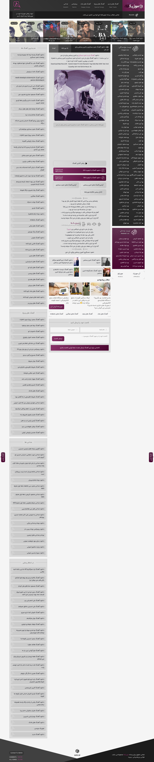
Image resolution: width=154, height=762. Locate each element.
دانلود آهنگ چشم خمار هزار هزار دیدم (31, 109)
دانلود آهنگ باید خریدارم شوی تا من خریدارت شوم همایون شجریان (29, 680)
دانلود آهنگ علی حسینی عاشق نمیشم (31, 606)
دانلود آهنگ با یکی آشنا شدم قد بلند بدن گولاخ (30, 168)
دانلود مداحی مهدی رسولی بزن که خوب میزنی (29, 403)
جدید (88, 55)
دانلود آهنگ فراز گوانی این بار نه (33, 650)
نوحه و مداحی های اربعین (35, 535)
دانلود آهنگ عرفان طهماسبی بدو (33, 426)
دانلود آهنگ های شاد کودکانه (34, 291)
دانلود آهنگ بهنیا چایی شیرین (33, 716)
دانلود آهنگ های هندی (36, 279)
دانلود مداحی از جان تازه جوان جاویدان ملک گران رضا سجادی (28, 464)
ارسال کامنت (58, 338)
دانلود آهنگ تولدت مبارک (35, 202)
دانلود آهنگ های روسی (36, 273)
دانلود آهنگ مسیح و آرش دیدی (33, 355)
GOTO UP (77, 755)
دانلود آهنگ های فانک (36, 391)
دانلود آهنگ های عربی (36, 255)
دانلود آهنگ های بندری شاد (34, 250)
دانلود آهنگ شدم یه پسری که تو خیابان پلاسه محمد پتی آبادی (29, 148)
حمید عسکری (82, 55)
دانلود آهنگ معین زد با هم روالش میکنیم (29, 409)
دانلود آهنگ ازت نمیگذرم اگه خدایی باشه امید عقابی (28, 570)
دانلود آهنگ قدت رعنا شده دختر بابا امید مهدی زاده (28, 666)
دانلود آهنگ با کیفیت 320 (92, 170)
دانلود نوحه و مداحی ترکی (35, 523)
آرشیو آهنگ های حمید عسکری (66, 185)
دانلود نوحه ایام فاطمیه (36, 214)
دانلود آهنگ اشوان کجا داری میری (32, 612)
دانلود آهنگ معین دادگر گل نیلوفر (32, 673)
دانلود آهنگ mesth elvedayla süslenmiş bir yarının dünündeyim (29, 79)
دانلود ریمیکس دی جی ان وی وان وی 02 (30, 349)
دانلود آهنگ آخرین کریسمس (34, 688)
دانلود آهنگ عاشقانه (37, 220)
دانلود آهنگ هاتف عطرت (36, 644)
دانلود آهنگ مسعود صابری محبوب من (31, 94)
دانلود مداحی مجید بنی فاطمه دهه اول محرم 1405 (29, 487)
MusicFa (131, 15)
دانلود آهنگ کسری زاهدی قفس (33, 385)
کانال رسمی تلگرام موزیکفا (93, 192)
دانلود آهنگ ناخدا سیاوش (35, 72)
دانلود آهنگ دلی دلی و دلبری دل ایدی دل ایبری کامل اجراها (30, 87)
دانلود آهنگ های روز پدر (36, 303)
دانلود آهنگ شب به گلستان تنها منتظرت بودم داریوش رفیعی (28, 64)
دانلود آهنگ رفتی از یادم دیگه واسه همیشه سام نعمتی (29, 703)
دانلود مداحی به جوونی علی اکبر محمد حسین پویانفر (29, 516)
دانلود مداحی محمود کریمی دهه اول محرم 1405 (30, 495)
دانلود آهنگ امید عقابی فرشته (34, 373)
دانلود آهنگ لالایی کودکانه (35, 244)
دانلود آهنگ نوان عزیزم (36, 361)
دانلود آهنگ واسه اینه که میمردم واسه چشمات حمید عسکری (30, 56)
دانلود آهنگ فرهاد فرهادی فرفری (33, 624)
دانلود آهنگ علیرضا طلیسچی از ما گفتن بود (29, 397)
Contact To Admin (16, 753)
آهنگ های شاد (103, 314)
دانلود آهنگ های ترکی (36, 226)
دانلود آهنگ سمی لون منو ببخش (33, 155)
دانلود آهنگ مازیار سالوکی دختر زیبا (32, 710)
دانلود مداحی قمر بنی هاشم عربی (33, 509)
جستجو (17, 9)
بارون (69, 229)
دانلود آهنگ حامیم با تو (36, 331)
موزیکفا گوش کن (57, 307)
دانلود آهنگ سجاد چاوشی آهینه (33, 141)
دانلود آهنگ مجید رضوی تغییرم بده (32, 415)
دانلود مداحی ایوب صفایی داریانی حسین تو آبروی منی (29, 456)
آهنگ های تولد (87, 314)
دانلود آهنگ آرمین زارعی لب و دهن (32, 420)
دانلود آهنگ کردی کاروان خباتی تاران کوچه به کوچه (29, 695)
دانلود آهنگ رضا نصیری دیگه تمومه (32, 190)
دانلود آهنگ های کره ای (36, 267)
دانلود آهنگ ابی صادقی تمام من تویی (31, 343)
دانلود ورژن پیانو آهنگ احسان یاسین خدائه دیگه (29, 122)
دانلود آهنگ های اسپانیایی (34, 261)
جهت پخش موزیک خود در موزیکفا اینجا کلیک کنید (24, 15)
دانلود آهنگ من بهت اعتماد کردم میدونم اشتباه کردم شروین (30, 183)
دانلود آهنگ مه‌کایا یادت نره (34, 115)
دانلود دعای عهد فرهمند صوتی (33, 541)
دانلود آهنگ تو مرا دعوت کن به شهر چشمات (29, 176)
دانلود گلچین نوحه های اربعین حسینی (31, 449)
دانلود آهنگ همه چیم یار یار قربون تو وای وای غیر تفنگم (28, 657)
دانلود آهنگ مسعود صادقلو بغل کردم (31, 586)
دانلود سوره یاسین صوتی (35, 553)
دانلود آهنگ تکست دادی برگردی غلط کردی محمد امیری (30, 101)
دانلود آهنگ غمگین (37, 196)
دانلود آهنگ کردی (38, 208)
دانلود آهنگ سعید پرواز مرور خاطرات (32, 135)
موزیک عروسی (39, 728)
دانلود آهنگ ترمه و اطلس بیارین (33, 161)
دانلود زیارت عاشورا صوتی (35, 547)
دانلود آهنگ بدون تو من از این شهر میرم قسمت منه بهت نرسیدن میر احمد (30, 593)
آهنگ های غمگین (72, 314)
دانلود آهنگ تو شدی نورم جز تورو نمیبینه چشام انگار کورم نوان (30, 631)
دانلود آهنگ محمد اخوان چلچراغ (33, 337)
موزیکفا (133, 6)
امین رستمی (93, 125)
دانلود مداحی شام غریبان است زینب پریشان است (29, 473)
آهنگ (53, 48)
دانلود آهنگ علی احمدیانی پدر (34, 600)
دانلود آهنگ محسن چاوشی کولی (33, 432)
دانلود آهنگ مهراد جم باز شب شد (33, 379)
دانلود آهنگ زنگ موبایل (36, 232)
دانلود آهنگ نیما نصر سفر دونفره (33, 325)
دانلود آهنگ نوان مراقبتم (35, 618)
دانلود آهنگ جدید (38, 734)
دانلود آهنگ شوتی (37, 238)
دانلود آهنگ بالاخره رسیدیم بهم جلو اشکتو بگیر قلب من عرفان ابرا (29, 579)
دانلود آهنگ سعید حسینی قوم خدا (32, 639)
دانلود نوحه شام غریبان (36, 480)
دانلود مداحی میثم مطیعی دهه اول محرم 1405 (28, 503)
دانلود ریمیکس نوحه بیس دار (34, 529)
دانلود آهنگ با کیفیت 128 (92, 177)
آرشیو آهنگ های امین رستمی (93, 185)
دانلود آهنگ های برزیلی (36, 285)
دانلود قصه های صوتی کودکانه (33, 297)
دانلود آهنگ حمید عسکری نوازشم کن (31, 129)
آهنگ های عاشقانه (56, 314)
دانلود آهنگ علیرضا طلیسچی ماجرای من (31, 367)
